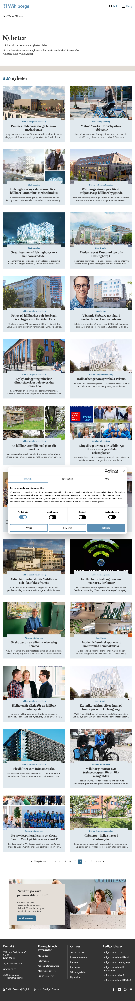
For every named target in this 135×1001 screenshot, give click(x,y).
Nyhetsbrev (75, 977)
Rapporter (75, 967)
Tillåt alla (106, 528)
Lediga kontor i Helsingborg (116, 962)
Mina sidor (43, 956)
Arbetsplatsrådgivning (48, 966)
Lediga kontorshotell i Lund (116, 957)
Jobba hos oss (77, 952)
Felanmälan (43, 961)
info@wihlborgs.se (11, 975)
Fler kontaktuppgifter (13, 978)
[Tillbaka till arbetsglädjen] (16, 6)
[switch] (52, 517)
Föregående (40, 862)
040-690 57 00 (9, 969)
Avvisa (29, 528)
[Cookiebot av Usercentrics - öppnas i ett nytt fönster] (106, 471)
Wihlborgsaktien (78, 972)
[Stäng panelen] (124, 471)
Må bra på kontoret (47, 971)
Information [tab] (67, 479)
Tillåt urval (67, 528)
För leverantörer (46, 976)
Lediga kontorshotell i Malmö (117, 980)
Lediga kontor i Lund (112, 952)
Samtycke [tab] (28, 479)
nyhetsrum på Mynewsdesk (18, 54)
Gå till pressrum (26, 918)
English (25, 989)
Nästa (98, 862)
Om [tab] (107, 479)
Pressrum (74, 962)
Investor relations (78, 957)
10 (91, 862)
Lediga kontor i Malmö (113, 975)
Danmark (56, 989)
